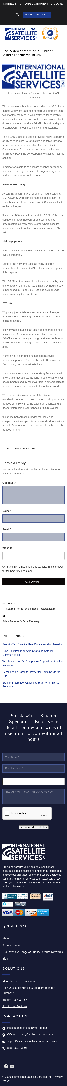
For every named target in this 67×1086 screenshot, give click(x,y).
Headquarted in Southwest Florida (27, 1028)
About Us (8, 938)
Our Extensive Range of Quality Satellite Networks (32, 952)
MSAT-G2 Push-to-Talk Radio (19, 981)
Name (6, 511)
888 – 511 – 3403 (17, 1048)
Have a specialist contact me (33, 827)
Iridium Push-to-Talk (14, 999)
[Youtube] (12, 1066)
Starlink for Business (14, 1006)
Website (7, 548)
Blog (10, 449)
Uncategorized (25, 449)
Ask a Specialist (11, 945)
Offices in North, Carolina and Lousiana (30, 1034)
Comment (9, 482)
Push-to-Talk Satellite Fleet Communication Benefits (32, 644)
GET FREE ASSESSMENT (36, 14)
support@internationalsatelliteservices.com (32, 1041)
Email (6, 529)
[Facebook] (6, 1066)
